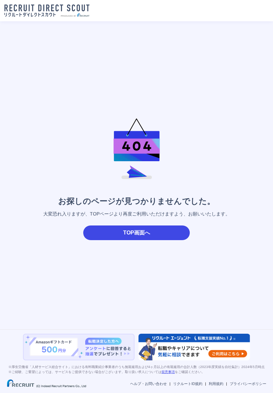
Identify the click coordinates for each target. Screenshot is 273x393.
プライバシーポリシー (248, 384)
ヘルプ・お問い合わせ (148, 384)
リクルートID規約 (187, 384)
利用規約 (216, 384)
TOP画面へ (136, 232)
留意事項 (168, 372)
